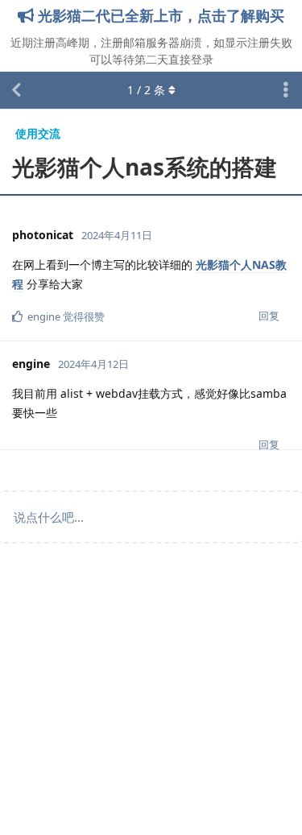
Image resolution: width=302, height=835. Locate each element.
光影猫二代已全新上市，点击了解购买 (159, 15)
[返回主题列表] (16, 90)
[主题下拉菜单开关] (286, 90)
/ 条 (146, 89)
